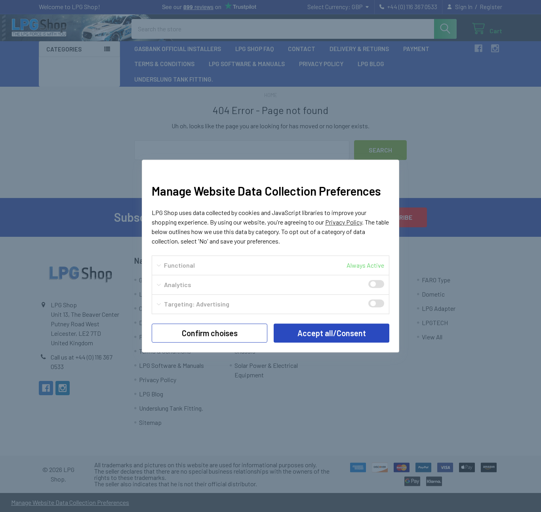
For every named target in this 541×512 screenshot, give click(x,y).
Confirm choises (210, 333)
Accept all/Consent (331, 333)
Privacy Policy (343, 222)
